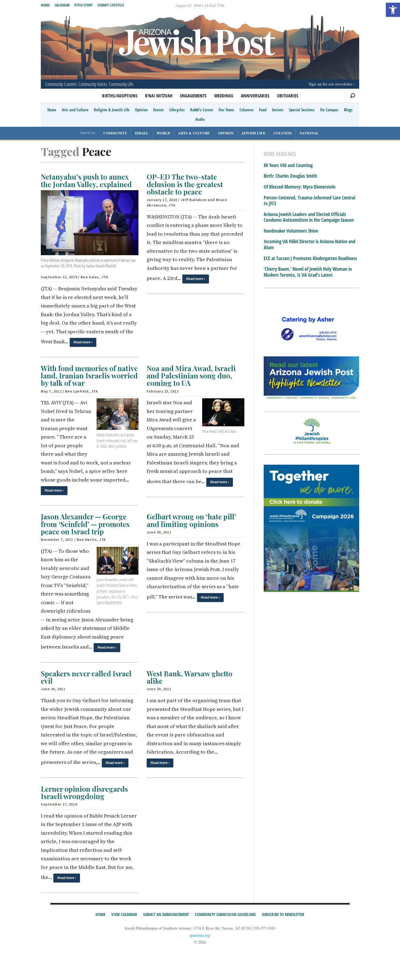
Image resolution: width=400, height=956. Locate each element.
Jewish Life (254, 132)
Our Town (226, 109)
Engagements (193, 95)
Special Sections (302, 109)
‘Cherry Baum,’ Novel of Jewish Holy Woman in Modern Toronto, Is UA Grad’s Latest (308, 272)
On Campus (329, 109)
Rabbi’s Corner (201, 109)
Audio (200, 119)
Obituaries (287, 95)
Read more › (83, 342)
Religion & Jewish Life (112, 109)
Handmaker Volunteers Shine (291, 231)
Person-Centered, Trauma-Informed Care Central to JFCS (309, 200)
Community (115, 132)
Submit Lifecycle (110, 5)
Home (45, 5)
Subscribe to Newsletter (283, 914)
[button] (393, 10)
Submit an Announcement (166, 914)
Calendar (62, 5)
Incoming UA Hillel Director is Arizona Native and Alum (309, 244)
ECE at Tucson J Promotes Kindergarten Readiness (310, 258)
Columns (246, 109)
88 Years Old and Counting (288, 165)
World (163, 132)
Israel (142, 132)
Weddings (223, 95)
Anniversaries (255, 95)
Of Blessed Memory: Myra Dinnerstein (300, 187)
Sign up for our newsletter (330, 84)
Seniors (278, 109)
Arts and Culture (75, 109)
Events (158, 109)
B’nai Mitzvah (159, 95)
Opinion (141, 109)
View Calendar (124, 914)
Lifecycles (177, 109)
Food (262, 109)
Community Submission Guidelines (225, 914)
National (309, 132)
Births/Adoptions (119, 95)
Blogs (348, 109)
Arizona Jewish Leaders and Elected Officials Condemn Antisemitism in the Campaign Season (309, 217)
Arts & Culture (194, 132)
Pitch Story (83, 5)
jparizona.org (200, 935)
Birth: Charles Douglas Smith (290, 176)
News (51, 109)
